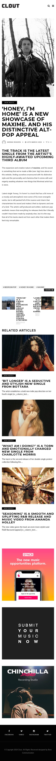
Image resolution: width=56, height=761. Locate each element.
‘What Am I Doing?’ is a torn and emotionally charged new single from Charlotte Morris (27, 450)
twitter (47, 734)
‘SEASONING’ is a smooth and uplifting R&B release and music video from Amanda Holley (28, 518)
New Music (9, 102)
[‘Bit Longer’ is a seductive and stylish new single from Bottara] (28, 353)
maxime (41, 287)
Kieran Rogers (14, 142)
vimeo (21, 734)
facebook (9, 734)
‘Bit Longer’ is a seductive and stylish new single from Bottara (26, 383)
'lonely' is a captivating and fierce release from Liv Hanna (36, 306)
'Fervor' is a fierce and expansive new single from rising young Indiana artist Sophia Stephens (19, 311)
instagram (34, 734)
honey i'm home (27, 287)
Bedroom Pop (10, 287)
